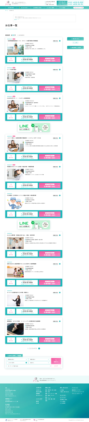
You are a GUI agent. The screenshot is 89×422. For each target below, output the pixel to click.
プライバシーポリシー (76, 393)
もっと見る (75, 42)
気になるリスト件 (79, 7)
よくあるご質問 (50, 7)
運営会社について (75, 390)
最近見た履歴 (38, 391)
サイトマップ (48, 3)
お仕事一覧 (38, 390)
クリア (56, 366)
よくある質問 (62, 403)
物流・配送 (47, 391)
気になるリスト (39, 395)
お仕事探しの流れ (37, 7)
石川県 (37, 403)
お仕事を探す (11, 7)
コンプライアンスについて (77, 391)
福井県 (37, 401)
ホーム (6, 10)
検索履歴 (38, 393)
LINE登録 (62, 390)
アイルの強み (62, 7)
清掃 (46, 400)
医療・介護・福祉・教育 (50, 399)
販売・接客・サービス (49, 395)
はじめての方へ (24, 7)
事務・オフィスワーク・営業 (51, 393)
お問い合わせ (15, 19)
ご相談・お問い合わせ (50, 4)
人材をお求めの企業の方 (50, 1)
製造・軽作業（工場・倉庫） (51, 390)
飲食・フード (48, 397)
